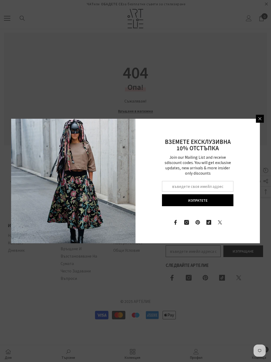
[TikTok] (208, 222)
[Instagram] (186, 222)
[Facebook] (175, 222)
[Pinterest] (197, 222)
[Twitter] (219, 222)
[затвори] (260, 119)
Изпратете (197, 200)
